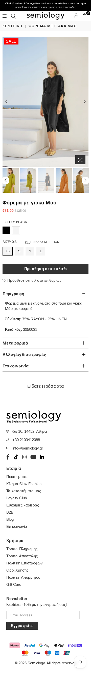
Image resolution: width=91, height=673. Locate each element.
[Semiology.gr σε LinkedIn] (42, 457)
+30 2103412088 (26, 440)
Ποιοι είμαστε (17, 476)
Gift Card (13, 584)
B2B (9, 512)
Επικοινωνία (16, 526)
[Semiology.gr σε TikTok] (16, 456)
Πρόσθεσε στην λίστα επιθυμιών (33, 280)
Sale (11, 41)
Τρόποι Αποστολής (22, 556)
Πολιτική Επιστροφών (24, 563)
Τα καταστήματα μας (23, 491)
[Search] (13, 16)
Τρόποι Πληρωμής (21, 549)
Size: (31, 242)
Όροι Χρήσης (17, 570)
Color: (15, 222)
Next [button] (84, 102)
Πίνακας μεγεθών (44, 242)
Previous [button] (6, 102)
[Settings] (76, 16)
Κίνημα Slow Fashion (23, 484)
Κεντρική (12, 26)
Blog (10, 519)
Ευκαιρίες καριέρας (22, 505)
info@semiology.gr (27, 448)
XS (8, 251)
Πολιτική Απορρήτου (23, 577)
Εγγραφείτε (22, 625)
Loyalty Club (16, 498)
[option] (45, 102)
